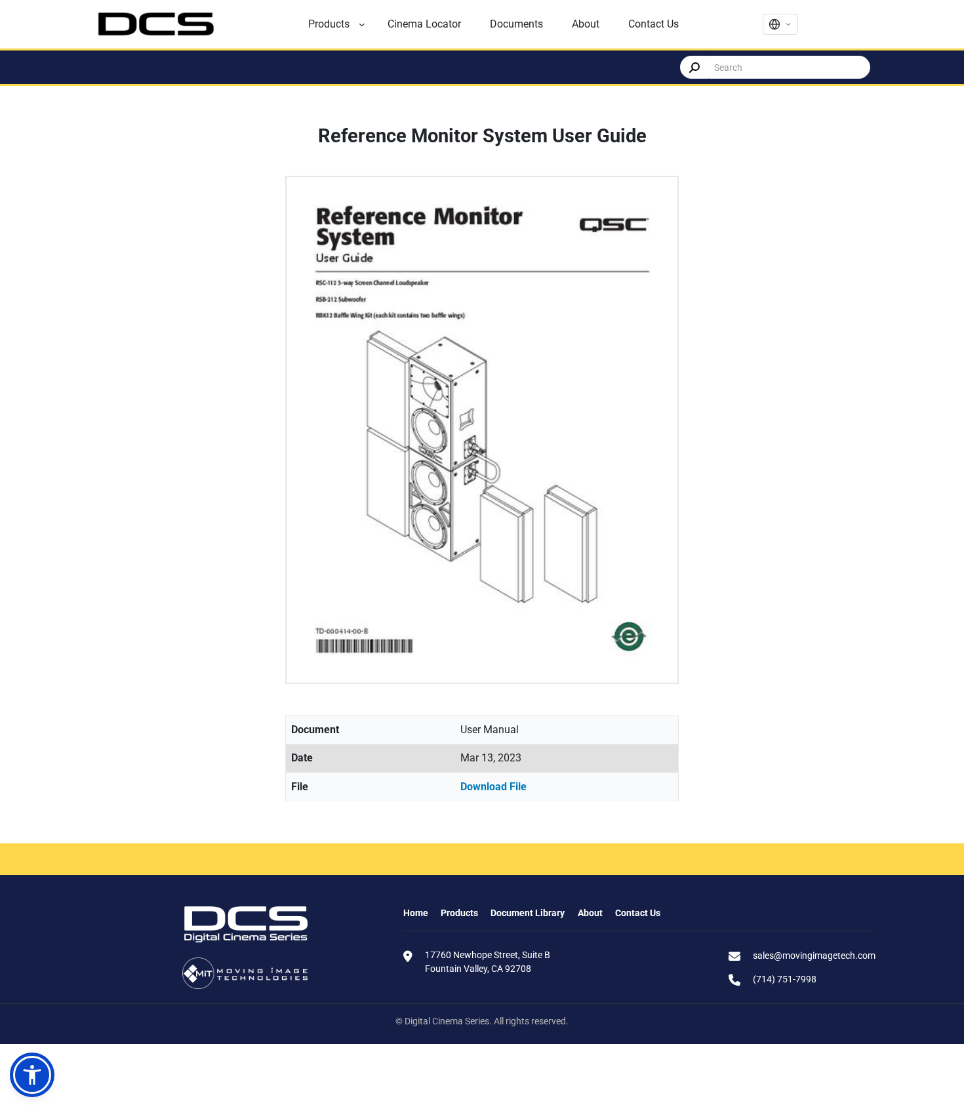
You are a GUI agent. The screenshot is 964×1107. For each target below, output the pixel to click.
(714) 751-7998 (784, 979)
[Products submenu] (362, 24)
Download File (493, 786)
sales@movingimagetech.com (814, 955)
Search (694, 67)
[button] (32, 1075)
